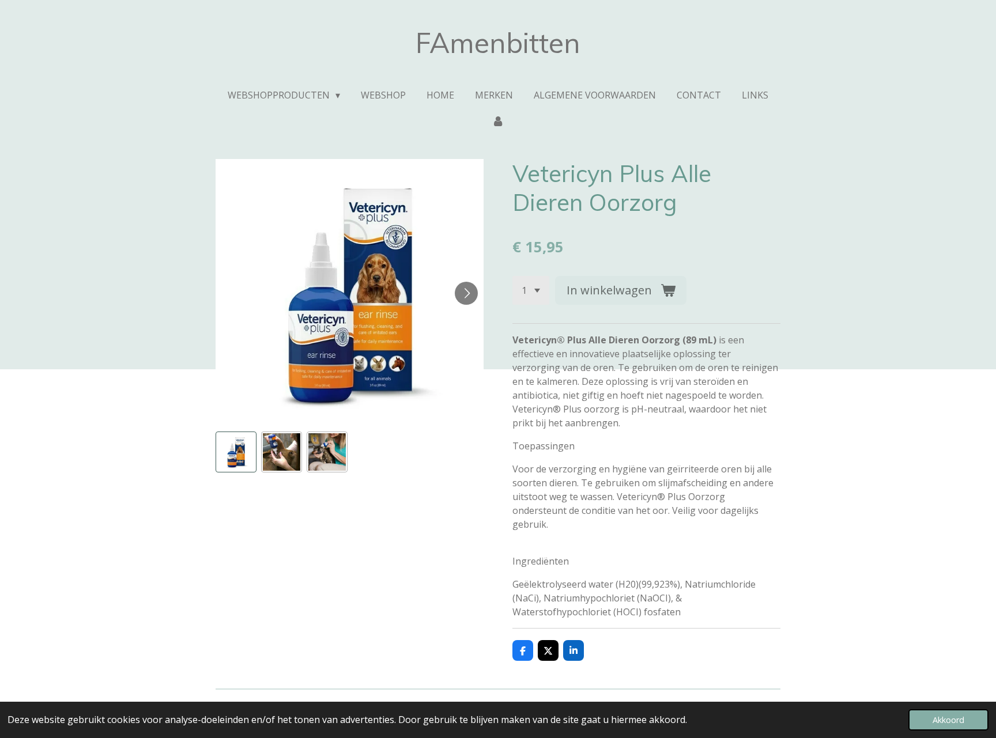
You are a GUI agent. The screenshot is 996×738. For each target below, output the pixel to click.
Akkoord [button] (948, 719)
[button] (236, 452)
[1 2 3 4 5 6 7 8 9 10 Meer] (530, 290)
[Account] (498, 120)
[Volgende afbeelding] (466, 293)
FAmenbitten (498, 42)
